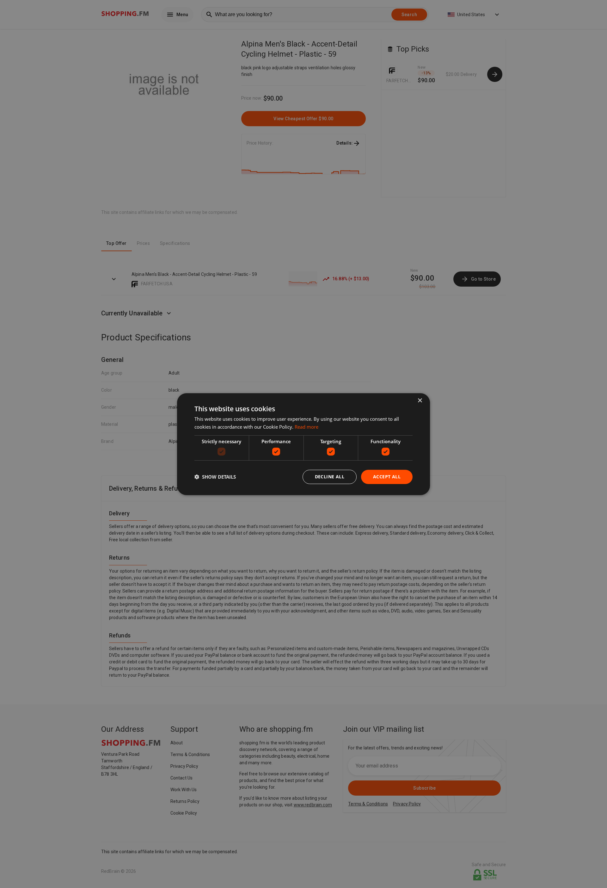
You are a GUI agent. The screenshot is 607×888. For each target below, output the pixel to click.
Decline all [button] (329, 477)
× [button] (419, 400)
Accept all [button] (387, 477)
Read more (306, 427)
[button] (215, 477)
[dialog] (303, 444)
